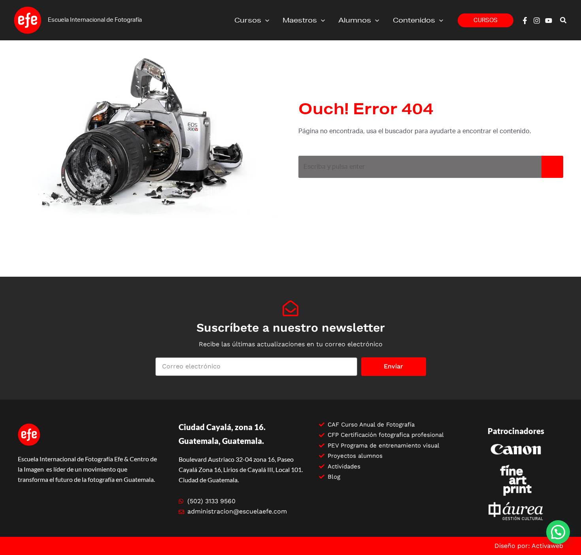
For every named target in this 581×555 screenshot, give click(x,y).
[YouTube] (548, 20)
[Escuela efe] (28, 20)
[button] (265, 20)
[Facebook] (524, 20)
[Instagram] (536, 20)
